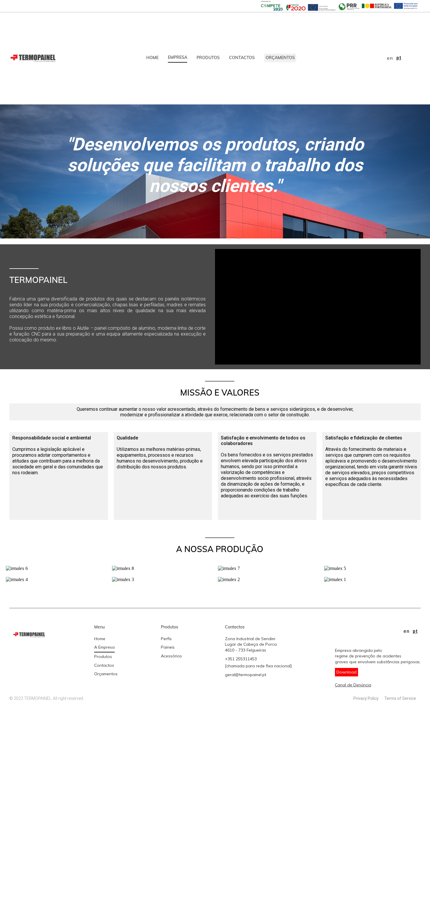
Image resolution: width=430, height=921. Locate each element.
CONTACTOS (242, 57)
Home (99, 638)
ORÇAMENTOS (280, 57)
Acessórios (171, 656)
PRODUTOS (208, 57)
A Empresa (104, 647)
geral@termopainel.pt (245, 674)
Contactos (104, 665)
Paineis (168, 647)
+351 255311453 (241, 658)
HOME (152, 57)
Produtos (103, 656)
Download (346, 672)
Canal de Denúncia (353, 685)
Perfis (166, 638)
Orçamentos (106, 673)
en (390, 58)
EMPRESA (177, 57)
